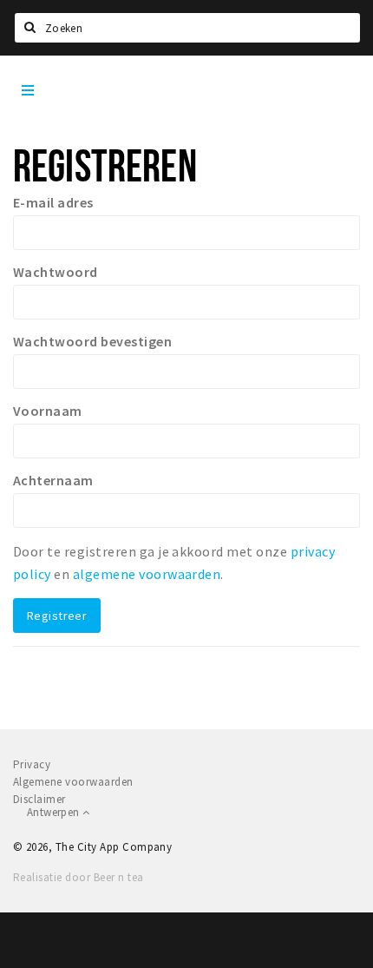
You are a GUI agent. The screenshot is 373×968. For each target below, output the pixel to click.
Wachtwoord (55, 271)
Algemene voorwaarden (73, 781)
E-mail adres (53, 202)
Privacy (31, 764)
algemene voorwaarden (147, 574)
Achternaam (53, 480)
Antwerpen (54, 812)
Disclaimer (39, 799)
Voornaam (47, 410)
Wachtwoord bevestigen (92, 341)
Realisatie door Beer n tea (78, 877)
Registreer (57, 615)
